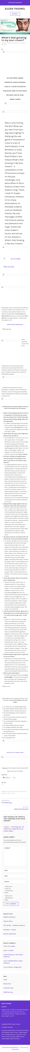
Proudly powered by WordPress (10, 1047)
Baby (13, 946)
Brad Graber (8, 791)
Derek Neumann (16, 791)
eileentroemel (17, 43)
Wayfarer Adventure (9, 917)
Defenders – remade (10, 929)
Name (6, 870)
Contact (4, 1006)
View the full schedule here (15, 752)
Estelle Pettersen (9, 954)
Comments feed (8, 988)
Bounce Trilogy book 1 (15, 967)
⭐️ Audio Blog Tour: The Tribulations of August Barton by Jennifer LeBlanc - (14, 829)
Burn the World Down (10, 934)
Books (12, 950)
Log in (5, 979)
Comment (7, 848)
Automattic (16, 1049)
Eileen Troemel (15, 8)
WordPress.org (8, 992)
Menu (16, 14)
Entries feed (7, 984)
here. (21, 771)
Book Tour (4, 44)
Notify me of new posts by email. (8, 898)
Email (6, 876)
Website (6, 881)
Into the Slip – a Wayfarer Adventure (14, 925)
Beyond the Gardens (21, 808)
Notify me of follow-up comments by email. (9, 889)
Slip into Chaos (8, 921)
